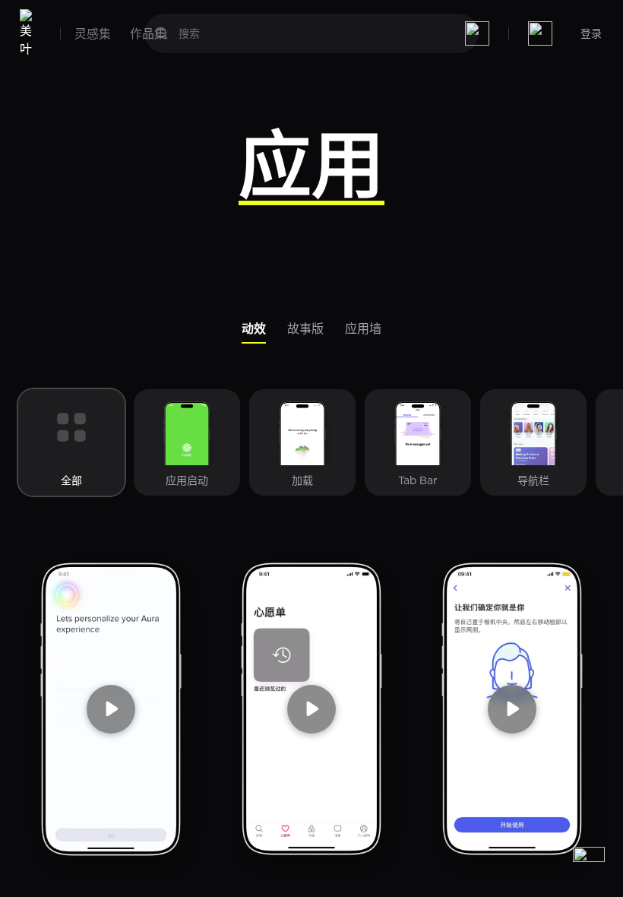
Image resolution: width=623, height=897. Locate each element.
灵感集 (92, 33)
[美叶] (29, 33)
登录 (591, 33)
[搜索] (161, 33)
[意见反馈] (589, 863)
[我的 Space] (540, 33)
